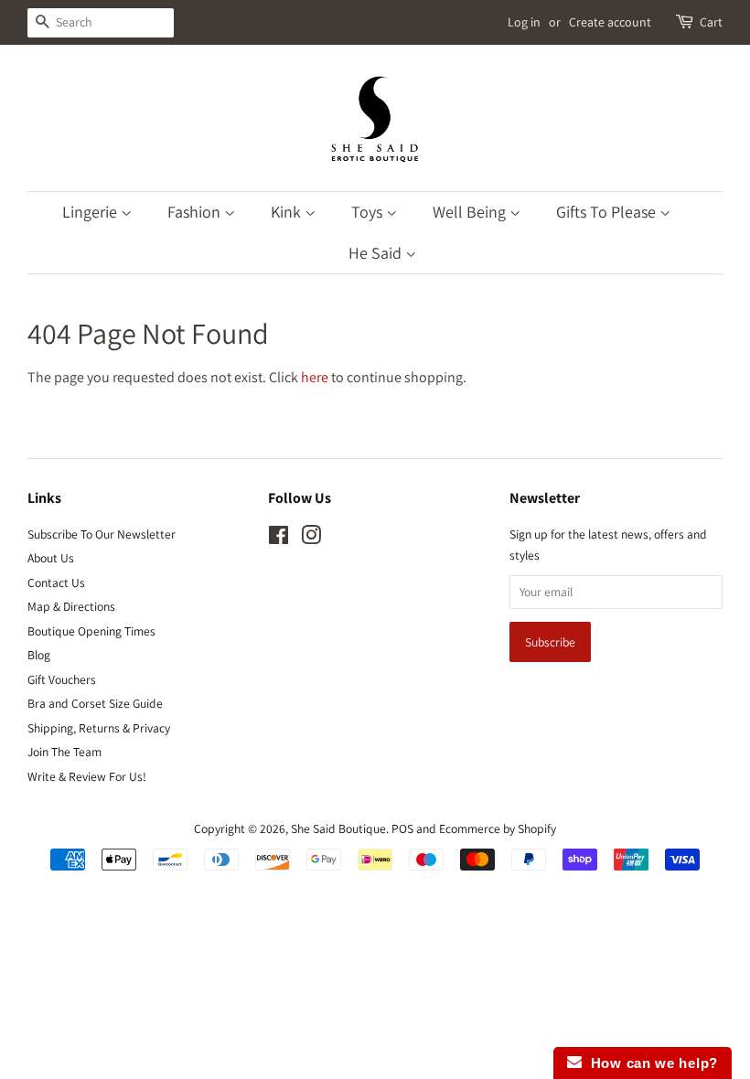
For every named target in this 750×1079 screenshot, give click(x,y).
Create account (610, 22)
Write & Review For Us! (86, 776)
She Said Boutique (338, 828)
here (314, 377)
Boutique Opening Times (91, 631)
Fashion (195, 211)
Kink (288, 211)
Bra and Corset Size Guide (95, 703)
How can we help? (650, 1063)
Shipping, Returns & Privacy (98, 728)
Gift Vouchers (61, 679)
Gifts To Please (607, 211)
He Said (376, 252)
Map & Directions (71, 606)
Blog (38, 654)
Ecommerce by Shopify (497, 828)
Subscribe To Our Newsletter (101, 534)
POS (402, 828)
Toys (368, 211)
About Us (50, 558)
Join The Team (64, 751)
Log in (524, 22)
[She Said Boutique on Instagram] (311, 538)
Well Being (471, 211)
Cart (711, 22)
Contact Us (56, 582)
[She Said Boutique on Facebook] (278, 538)
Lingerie (91, 211)
